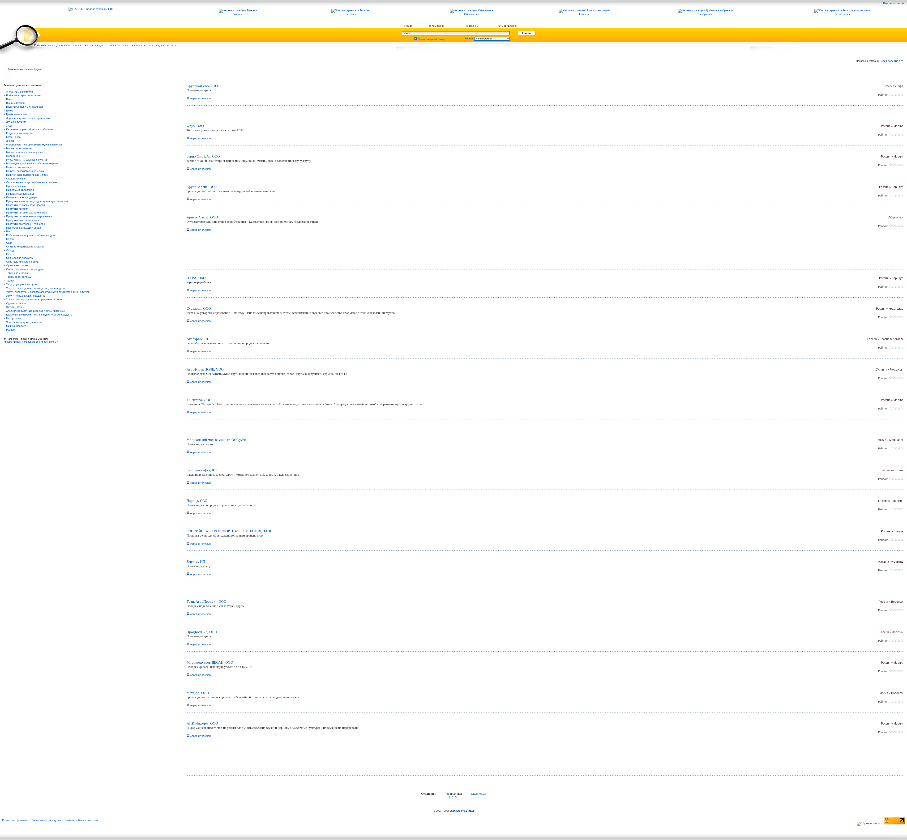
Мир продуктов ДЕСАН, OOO (210, 662)
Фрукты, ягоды (15, 307)
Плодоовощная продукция (22, 197)
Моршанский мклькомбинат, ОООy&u (216, 440)
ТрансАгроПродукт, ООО (206, 601)
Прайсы (473, 25)
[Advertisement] (242, 255)
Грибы (9, 110)
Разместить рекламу (14, 820)
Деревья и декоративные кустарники (28, 118)
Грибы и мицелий (16, 114)
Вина (9, 99)
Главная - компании (20, 69)
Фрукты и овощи (16, 303)
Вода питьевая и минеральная (24, 106)
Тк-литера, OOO (199, 400)
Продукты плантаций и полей (23, 220)
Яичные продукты (17, 325)
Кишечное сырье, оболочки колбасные (29, 129)
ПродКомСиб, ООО (202, 632)
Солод (10, 250)
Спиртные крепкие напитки (22, 261)
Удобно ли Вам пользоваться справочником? (31, 341)
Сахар (10, 239)
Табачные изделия (17, 273)
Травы (10, 280)
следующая (478, 793)
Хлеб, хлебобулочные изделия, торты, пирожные (35, 310)
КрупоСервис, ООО (202, 187)
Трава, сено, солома (18, 276)
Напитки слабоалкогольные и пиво (27, 174)
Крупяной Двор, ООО (203, 86)
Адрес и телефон (200, 98)
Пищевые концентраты (20, 193)
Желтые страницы (462, 810)
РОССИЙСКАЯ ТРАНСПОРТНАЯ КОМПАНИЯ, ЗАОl (229, 531)
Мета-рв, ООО (198, 693)
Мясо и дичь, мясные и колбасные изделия (32, 163)
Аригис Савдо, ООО (202, 217)
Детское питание (16, 121)
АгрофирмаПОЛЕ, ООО (205, 369)
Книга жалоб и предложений (81, 820)
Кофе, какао (13, 137)
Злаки (9, 125)
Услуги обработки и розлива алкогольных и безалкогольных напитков (48, 291)
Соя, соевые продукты (19, 257)
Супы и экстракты (17, 265)
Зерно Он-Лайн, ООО (203, 156)
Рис (8, 231)
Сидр (9, 242)
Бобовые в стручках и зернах (24, 95)
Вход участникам (894, 3)
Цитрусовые (13, 318)
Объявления (509, 25)
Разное (10, 329)
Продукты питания (17, 208)
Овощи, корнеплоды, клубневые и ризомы (31, 182)
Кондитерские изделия (19, 133)
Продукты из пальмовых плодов (25, 205)
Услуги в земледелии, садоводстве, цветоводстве (36, 288)
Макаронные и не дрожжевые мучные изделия (34, 144)
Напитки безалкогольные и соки (25, 171)
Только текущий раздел (431, 39)
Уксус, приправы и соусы (21, 284)
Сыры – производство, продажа (25, 269)
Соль (9, 254)
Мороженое (13, 155)
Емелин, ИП (196, 561)
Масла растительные (19, 148)
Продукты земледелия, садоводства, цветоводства (37, 201)
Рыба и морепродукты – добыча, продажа (31, 235)
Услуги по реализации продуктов (25, 295)
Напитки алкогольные (19, 167)
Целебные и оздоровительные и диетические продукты (39, 314)
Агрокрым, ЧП (198, 339)
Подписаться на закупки (46, 820)
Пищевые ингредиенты (20, 189)
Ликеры (10, 140)
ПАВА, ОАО (196, 278)
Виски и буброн (15, 103)
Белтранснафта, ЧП (202, 470)
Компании (437, 25)
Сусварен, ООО (199, 308)
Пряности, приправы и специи (24, 227)
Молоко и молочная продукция (24, 152)
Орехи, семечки (16, 186)
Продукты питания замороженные (26, 212)
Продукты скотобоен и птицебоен (26, 223)
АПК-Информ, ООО (202, 723)
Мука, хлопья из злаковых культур (26, 159)
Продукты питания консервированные (29, 216)
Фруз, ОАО (195, 126)
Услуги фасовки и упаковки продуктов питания (34, 299)
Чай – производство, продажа (24, 322)
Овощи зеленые (16, 178)
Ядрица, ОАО (197, 501)
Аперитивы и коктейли (19, 91)
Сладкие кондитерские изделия (25, 246)
